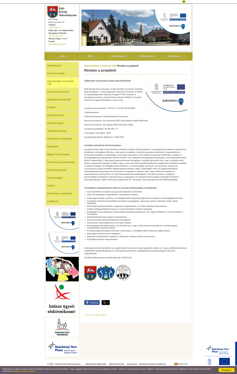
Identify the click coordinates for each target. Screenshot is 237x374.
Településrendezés (57, 131)
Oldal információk (116, 364)
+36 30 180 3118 (56, 36)
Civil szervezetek (56, 73)
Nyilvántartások (55, 115)
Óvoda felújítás (55, 178)
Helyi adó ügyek (55, 123)
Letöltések (52, 201)
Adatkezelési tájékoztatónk (24, 371)
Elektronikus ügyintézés (59, 193)
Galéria (50, 186)
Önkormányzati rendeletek (60, 162)
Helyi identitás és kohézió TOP (60, 82)
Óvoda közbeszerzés (58, 92)
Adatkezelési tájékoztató (95, 364)
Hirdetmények (54, 65)
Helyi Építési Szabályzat (59, 139)
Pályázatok (53, 146)
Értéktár (51, 107)
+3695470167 (55, 27)
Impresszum (132, 364)
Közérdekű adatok (56, 170)
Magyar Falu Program (58, 154)
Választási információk (59, 99)
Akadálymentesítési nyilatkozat (152, 364)
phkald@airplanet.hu (58, 44)
